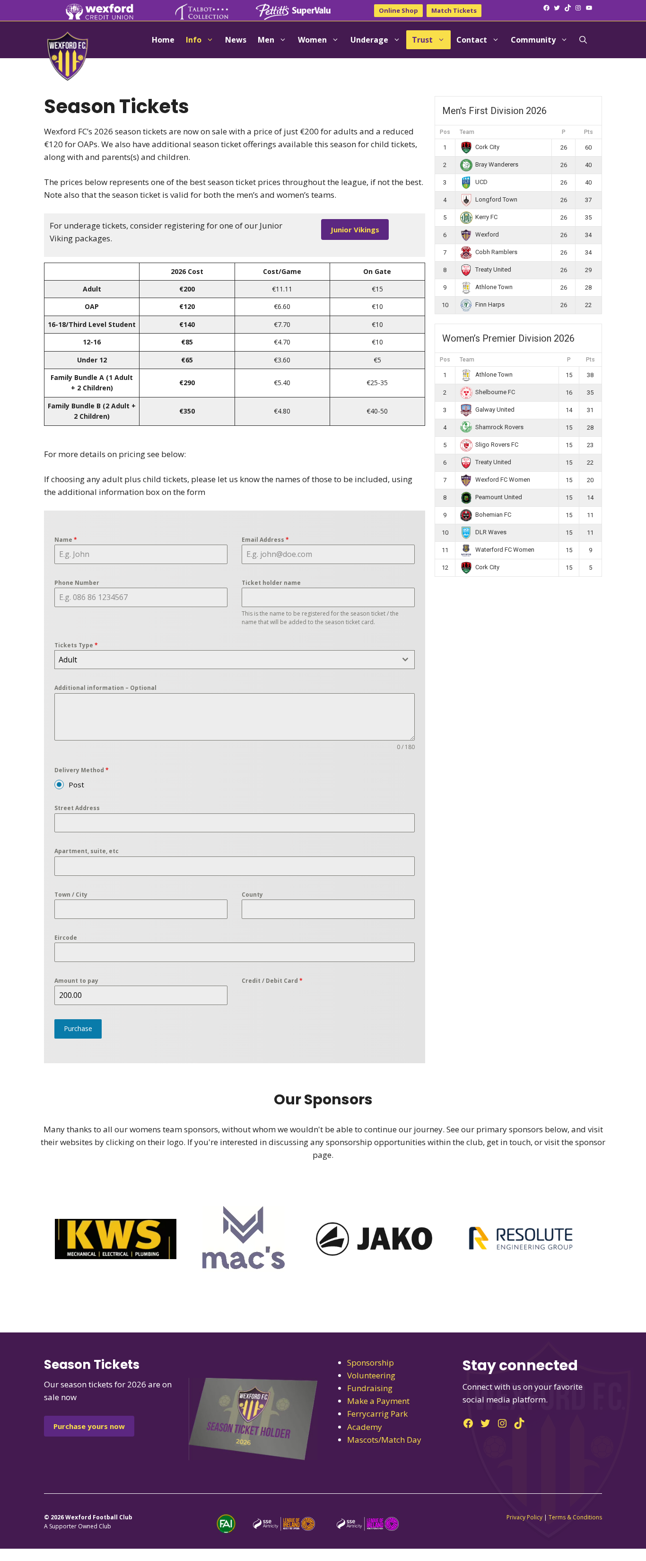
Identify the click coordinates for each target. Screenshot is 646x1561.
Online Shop (398, 10)
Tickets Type (76, 645)
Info (193, 40)
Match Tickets (454, 10)
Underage (369, 40)
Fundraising (370, 1388)
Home (163, 40)
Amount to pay (76, 981)
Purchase (78, 1028)
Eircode (65, 938)
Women (312, 40)
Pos (445, 132)
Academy (364, 1426)
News (235, 40)
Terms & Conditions (575, 1517)
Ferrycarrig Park (377, 1413)
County (252, 895)
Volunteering (371, 1375)
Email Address (265, 540)
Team (467, 132)
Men (266, 40)
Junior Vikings (355, 229)
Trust (422, 40)
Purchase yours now (89, 1426)
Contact (471, 40)
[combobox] (234, 659)
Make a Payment (378, 1400)
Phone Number (76, 583)
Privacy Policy (524, 1517)
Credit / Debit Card (272, 981)
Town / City (70, 895)
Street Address (77, 808)
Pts (588, 132)
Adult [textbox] (68, 659)
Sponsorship (370, 1362)
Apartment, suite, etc (86, 851)
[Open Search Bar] (583, 39)
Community (533, 40)
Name (65, 540)
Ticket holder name (271, 583)
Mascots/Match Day (384, 1439)
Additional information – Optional (105, 688)
